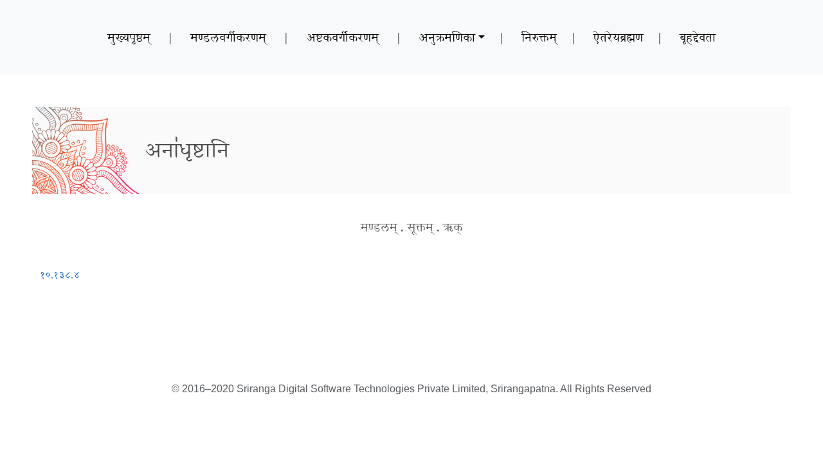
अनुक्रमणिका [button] (447, 37)
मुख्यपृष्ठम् (128, 37)
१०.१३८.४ (60, 274)
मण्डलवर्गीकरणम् (228, 37)
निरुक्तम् (539, 37)
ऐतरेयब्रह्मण (618, 37)
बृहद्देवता (698, 37)
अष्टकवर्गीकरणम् (342, 37)
